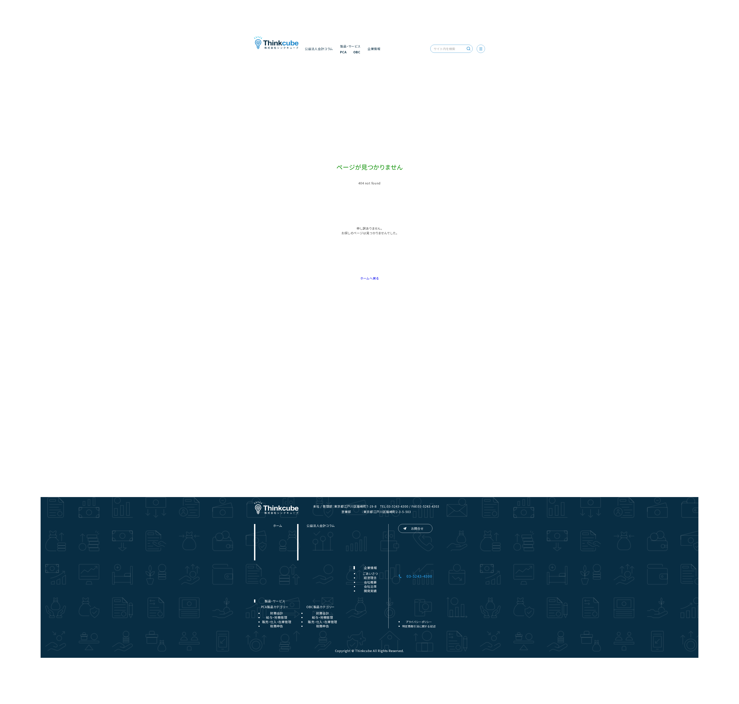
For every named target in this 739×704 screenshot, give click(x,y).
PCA (343, 52)
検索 (469, 49)
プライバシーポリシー (419, 622)
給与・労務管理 (276, 617)
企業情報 (374, 48)
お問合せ (417, 528)
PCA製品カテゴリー (274, 606)
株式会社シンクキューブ (276, 42)
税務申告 (276, 626)
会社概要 (370, 582)
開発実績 (370, 590)
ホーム (277, 525)
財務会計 (276, 613)
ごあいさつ (370, 573)
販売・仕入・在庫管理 (276, 621)
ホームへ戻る (369, 278)
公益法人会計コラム (319, 48)
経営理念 (370, 577)
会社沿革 (370, 586)
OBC (356, 52)
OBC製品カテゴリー (320, 606)
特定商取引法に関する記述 (419, 626)
